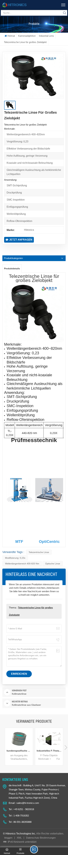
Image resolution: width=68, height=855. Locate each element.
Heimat (11, 35)
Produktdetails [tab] (12, 268)
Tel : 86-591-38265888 (20, 822)
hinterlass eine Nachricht (34, 849)
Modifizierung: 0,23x (15, 558)
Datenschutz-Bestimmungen (41, 837)
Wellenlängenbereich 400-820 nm (22, 563)
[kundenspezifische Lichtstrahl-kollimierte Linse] (19, 739)
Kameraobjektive (27, 35)
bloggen (8, 837)
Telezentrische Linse (39, 552)
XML (19, 837)
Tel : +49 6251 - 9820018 (21, 809)
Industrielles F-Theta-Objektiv (50, 750)
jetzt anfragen (20, 239)
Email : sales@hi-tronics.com (24, 803)
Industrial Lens (46, 35)
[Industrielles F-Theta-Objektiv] (49, 739)
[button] (66, 747)
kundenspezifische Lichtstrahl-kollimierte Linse (20, 750)
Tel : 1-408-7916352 (19, 815)
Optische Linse (52, 563)
